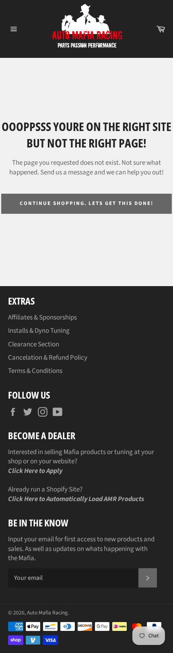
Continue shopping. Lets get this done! (86, 203)
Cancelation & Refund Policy (47, 357)
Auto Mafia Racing (47, 612)
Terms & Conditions (35, 371)
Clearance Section (33, 344)
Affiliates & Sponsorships (42, 317)
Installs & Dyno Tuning (39, 331)
